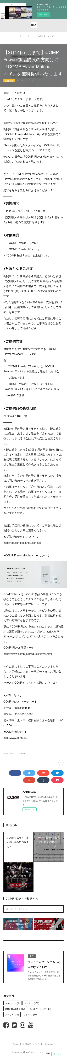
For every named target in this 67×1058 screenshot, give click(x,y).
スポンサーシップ (45, 36)
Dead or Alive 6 (15, 1008)
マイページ (12, 1003)
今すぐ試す (43, 14)
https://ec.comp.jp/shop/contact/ (22, 543)
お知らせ (29, 36)
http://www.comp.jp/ (15, 738)
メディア (12, 1014)
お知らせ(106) (8, 753)
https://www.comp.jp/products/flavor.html (27, 654)
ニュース (18, 36)
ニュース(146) (20, 753)
